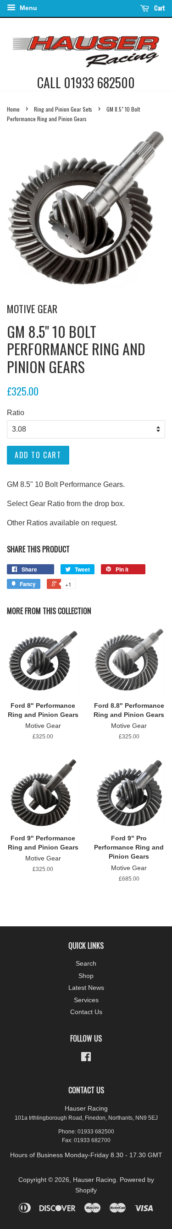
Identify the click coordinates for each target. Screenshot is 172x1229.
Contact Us (86, 1012)
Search (86, 963)
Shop (86, 976)
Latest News (86, 987)
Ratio (15, 413)
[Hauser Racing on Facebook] (86, 1058)
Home (13, 109)
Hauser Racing (94, 1179)
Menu (27, 7)
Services (86, 1000)
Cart (159, 7)
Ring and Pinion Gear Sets (63, 109)
